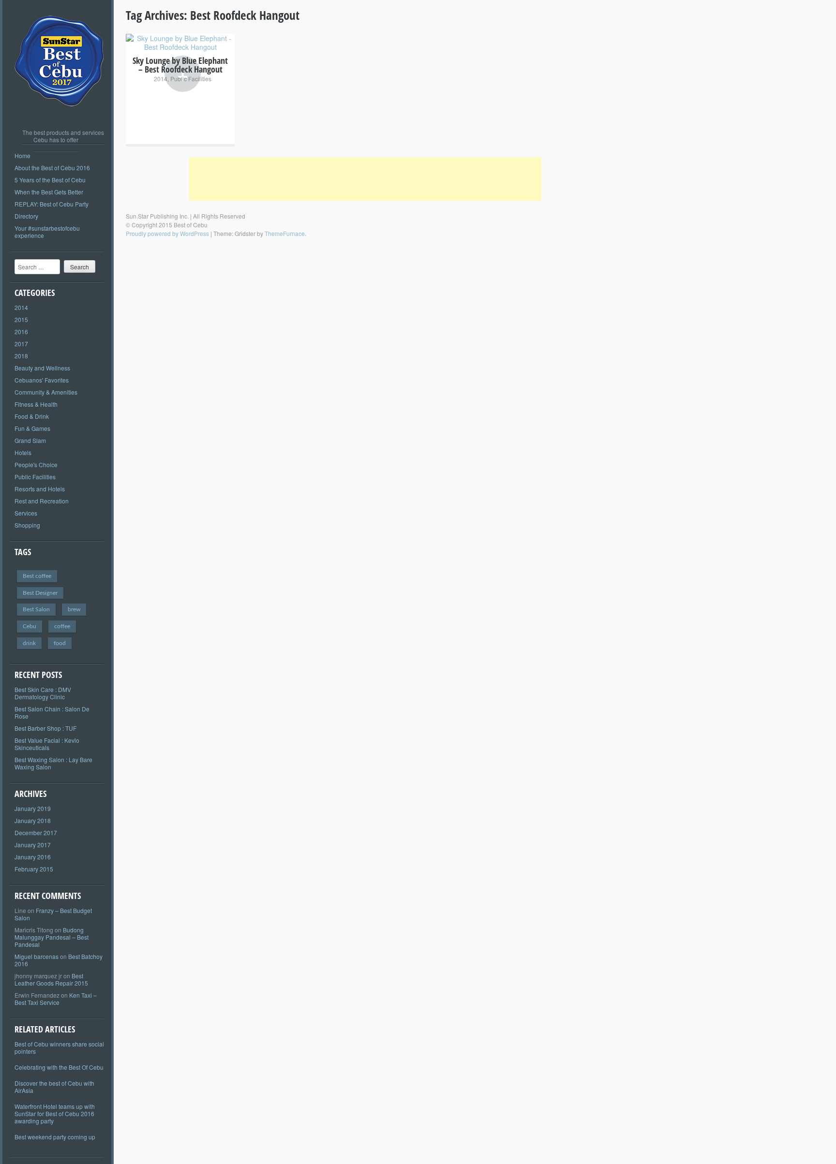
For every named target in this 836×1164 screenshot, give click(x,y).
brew (74, 609)
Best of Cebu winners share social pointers (59, 1047)
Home (22, 155)
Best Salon (36, 609)
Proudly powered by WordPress (167, 233)
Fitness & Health (36, 404)
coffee (62, 626)
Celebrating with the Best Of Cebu (59, 1067)
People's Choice (36, 464)
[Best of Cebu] (59, 116)
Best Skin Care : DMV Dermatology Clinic (43, 693)
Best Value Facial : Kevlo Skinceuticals (47, 743)
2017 (21, 343)
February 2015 (34, 869)
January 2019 (33, 808)
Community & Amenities (46, 392)
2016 (21, 331)
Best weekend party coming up (55, 1137)
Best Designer (40, 593)
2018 (21, 356)
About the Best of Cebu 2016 (52, 167)
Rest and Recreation (42, 501)
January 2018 (33, 820)
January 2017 (33, 844)
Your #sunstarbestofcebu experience (47, 231)
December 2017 (36, 832)
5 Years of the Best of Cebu (50, 180)
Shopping (27, 525)
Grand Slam (30, 440)
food (60, 643)
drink (29, 643)
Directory (26, 216)
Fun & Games (32, 428)
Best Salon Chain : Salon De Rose (52, 712)
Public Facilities (35, 476)
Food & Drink (32, 416)
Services (26, 513)
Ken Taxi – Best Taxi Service (56, 998)
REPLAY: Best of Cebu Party (52, 204)
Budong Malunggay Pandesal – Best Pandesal (52, 937)
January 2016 (33, 857)
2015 (21, 319)
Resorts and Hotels (40, 489)
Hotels (23, 452)
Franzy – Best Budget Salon (53, 914)
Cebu (29, 626)
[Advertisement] (365, 179)
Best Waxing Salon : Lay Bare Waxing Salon (53, 763)
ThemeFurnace (285, 233)
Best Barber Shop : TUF (45, 728)
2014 (21, 307)
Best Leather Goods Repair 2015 (51, 979)
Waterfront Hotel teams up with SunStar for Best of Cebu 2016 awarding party (55, 1113)
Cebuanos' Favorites (42, 380)
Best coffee (37, 576)
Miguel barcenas (37, 956)
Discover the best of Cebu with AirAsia (54, 1086)
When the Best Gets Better (49, 192)
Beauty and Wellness (42, 368)
